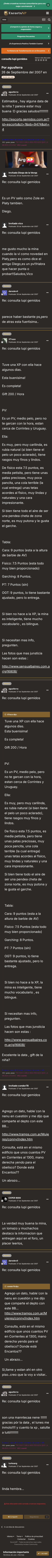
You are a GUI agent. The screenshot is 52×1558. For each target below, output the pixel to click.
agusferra (15, 67)
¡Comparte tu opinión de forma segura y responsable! (26, 28)
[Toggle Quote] (6, 714)
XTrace (12, 339)
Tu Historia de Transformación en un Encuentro (26, 51)
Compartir (13, 1517)
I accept (43, 1553)
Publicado (23, 95)
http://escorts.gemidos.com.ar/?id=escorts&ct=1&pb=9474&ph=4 (26, 124)
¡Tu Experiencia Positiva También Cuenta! (26, 44)
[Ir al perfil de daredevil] (4, 292)
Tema (19, 1536)
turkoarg (13, 1463)
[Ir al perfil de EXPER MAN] (4, 1199)
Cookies (31, 1539)
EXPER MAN (15, 1198)
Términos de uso (9, 1555)
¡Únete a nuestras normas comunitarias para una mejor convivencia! (25, 4)
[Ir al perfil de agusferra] (4, 93)
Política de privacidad (34, 1536)
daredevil (13, 291)
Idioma (10, 1536)
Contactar (21, 1539)
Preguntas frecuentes (26, 36)
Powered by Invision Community (25, 1544)
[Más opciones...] (47, 93)
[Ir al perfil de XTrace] (4, 340)
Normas (21, 1555)
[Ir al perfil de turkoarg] (4, 1464)
